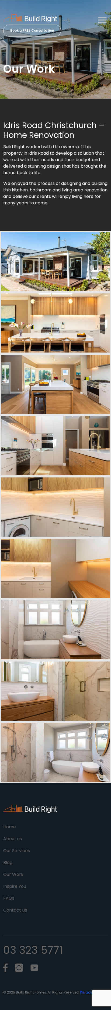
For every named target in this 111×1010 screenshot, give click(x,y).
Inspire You (14, 886)
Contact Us (15, 910)
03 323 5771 (33, 950)
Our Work (13, 874)
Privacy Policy (91, 992)
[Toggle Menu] (102, 19)
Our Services (16, 851)
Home (9, 827)
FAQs (8, 898)
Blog (7, 862)
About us (12, 839)
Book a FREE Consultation (32, 30)
